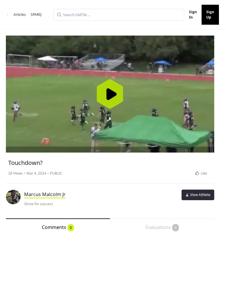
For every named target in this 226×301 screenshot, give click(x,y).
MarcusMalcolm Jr (45, 194)
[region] (110, 94)
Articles (20, 14)
